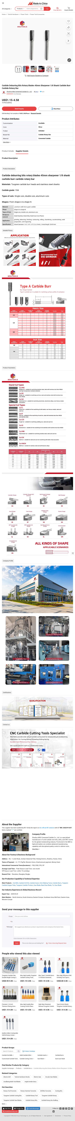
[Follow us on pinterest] (72, 1108)
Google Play (18, 1108)
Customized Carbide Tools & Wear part (13, 1059)
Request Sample (36, 113)
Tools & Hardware (13, 14)
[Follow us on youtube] (69, 1108)
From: (11, 916)
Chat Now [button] (57, 109)
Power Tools (24, 14)
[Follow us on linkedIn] (54, 1111)
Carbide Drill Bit (24, 883)
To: (12, 921)
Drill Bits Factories (45, 1091)
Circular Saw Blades (51, 1077)
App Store (7, 1108)
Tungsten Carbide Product (24, 885)
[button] (3, 3)
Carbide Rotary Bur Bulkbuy (49, 1100)
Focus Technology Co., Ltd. (24, 1116)
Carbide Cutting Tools (26, 1059)
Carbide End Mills (7, 1055)
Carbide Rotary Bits (31, 1100)
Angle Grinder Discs (30, 1081)
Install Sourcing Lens (11, 1111)
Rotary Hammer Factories (28, 1091)
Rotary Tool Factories (10, 1091)
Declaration (58, 1116)
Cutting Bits (58, 1091)
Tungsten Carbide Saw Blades (12, 1100)
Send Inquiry (19, 109)
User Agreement (48, 1116)
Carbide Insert (34, 883)
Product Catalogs (29, 1051)
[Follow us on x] (63, 1108)
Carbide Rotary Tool (32, 1095)
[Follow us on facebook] (60, 1108)
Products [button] (20, 9)
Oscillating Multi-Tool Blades (12, 1081)
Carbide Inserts (42, 1055)
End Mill (15, 883)
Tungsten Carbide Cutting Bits (13, 1095)
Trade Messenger (33, 1108)
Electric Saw (37, 1077)
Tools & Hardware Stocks (22, 1077)
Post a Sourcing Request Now (56, 943)
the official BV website (46, 828)
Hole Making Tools (46, 883)
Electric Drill (7, 1077)
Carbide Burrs (57, 883)
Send (16, 943)
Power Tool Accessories (37, 14)
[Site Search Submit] (47, 9)
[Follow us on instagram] (66, 1108)
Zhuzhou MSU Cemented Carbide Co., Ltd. (19, 92)
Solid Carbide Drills (25, 1055)
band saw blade (60, 1059)
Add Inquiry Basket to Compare (37, 76)
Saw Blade (37, 885)
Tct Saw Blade (56, 885)
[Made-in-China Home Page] (37, 3)
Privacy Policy (67, 1116)
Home (4, 14)
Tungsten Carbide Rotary (49, 1095)
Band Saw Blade (46, 885)
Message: (10, 927)
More (3, 1104)
